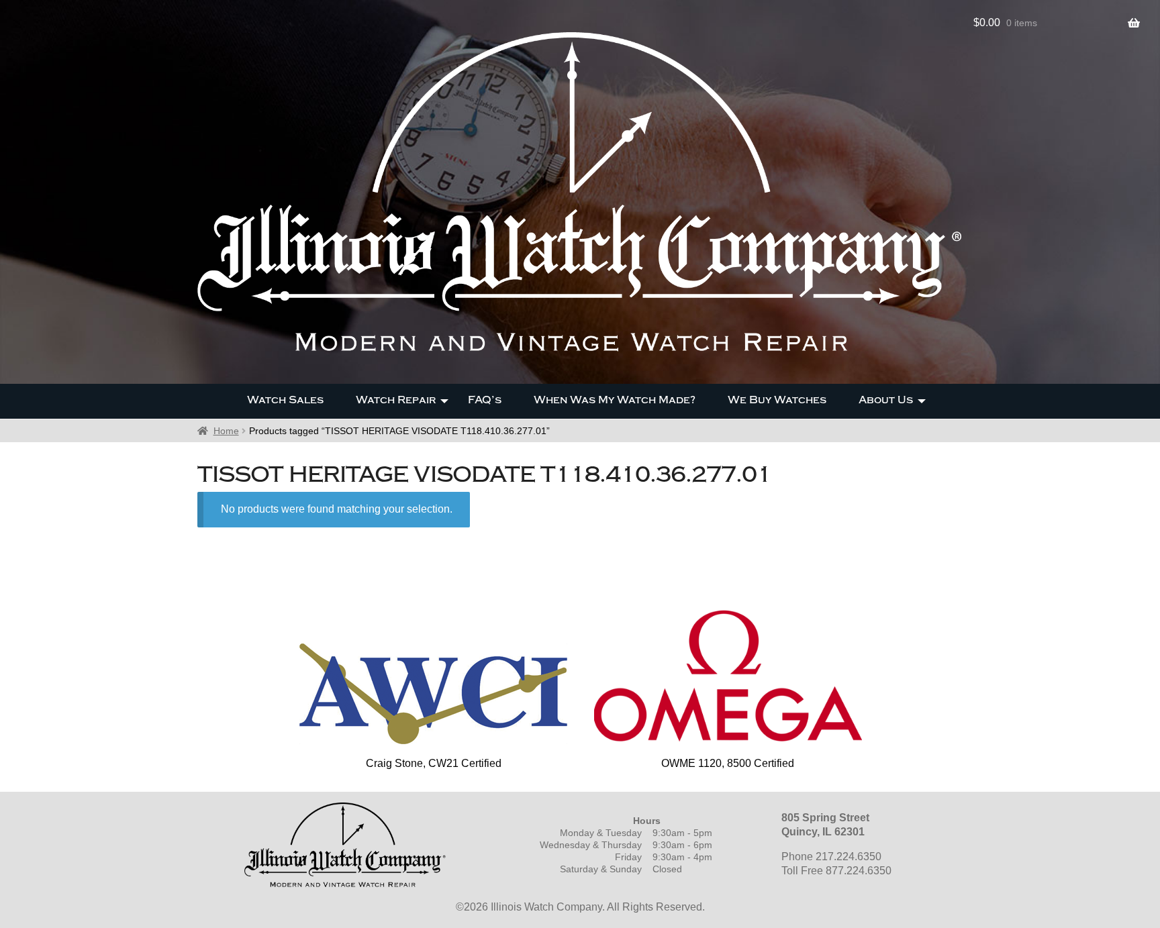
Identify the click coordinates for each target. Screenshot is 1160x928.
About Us (886, 400)
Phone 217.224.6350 (831, 856)
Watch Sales (285, 400)
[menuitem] (285, 401)
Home (226, 430)
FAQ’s (484, 400)
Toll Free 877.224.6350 (836, 870)
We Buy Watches (777, 400)
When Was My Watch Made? (614, 400)
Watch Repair (396, 400)
